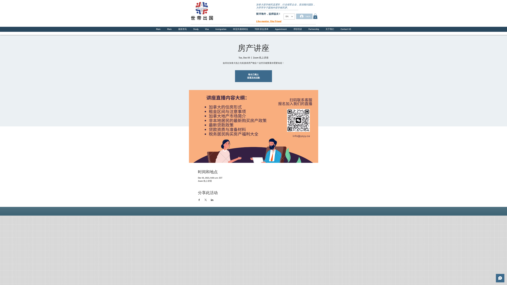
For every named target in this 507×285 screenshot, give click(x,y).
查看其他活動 (253, 77)
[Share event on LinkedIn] (212, 200)
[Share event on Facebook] (199, 200)
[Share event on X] (205, 200)
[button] (315, 16)
